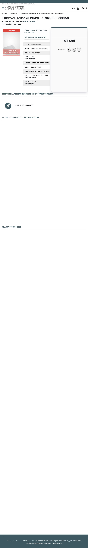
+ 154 (33, 81)
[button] (84, 8)
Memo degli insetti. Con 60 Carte (44, 360)
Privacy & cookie (57, 543)
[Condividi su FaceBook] (69, 50)
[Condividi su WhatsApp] (79, 50)
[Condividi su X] (74, 50)
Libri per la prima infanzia (40, 71)
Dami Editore (35, 52)
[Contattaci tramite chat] (73, 8)
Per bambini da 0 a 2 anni (39, 75)
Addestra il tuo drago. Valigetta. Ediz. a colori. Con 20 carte (44, 509)
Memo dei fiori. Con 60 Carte (43, 410)
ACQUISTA (45, 166)
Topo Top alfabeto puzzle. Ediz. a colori (44, 151)
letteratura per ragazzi (40, 63)
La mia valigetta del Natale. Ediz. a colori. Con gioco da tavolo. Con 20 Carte (44, 460)
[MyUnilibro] (78, 8)
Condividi (61, 50)
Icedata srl (48, 543)
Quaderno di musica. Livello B (43, 260)
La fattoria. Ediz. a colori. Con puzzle (44, 310)
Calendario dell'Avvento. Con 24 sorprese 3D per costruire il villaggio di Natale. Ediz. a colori (44, 201)
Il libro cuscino (36, 67)
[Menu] (3, 8)
